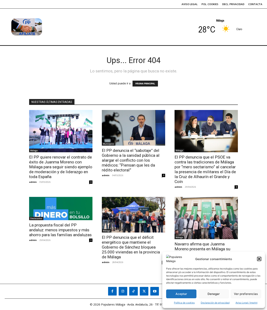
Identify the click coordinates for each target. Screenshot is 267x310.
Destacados (36, 218)
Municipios (108, 143)
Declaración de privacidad (215, 302)
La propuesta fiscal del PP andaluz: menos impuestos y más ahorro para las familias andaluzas (60, 230)
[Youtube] (154, 291)
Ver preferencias (246, 294)
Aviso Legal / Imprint (246, 302)
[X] (144, 291)
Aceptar (181, 294)
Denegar (214, 294)
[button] (259, 259)
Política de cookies (184, 302)
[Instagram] (123, 291)
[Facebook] (112, 291)
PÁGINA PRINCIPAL (145, 83)
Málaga (34, 150)
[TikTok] (133, 291)
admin (33, 181)
